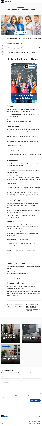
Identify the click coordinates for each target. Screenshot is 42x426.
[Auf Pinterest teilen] (23, 32)
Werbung (38, 423)
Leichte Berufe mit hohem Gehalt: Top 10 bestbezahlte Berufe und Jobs (10, 358)
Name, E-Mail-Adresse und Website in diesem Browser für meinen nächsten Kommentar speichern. (21, 396)
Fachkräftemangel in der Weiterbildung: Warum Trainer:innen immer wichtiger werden (9, 336)
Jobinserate (20, 7)
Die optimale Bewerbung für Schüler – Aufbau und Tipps (14, 305)
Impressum (32, 423)
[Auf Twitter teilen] (21, 32)
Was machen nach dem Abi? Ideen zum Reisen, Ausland (23, 141)
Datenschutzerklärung (34, 421)
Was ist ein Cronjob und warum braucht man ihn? (30, 338)
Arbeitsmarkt (6, 346)
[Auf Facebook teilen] (20, 32)
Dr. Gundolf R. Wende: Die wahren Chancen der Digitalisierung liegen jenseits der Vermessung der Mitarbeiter (33, 307)
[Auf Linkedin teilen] (25, 32)
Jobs (7, 298)
